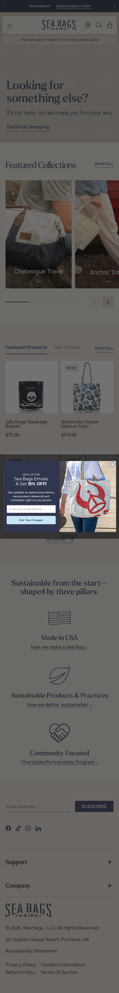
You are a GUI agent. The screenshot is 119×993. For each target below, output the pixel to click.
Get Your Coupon (31, 520)
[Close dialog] (112, 464)
